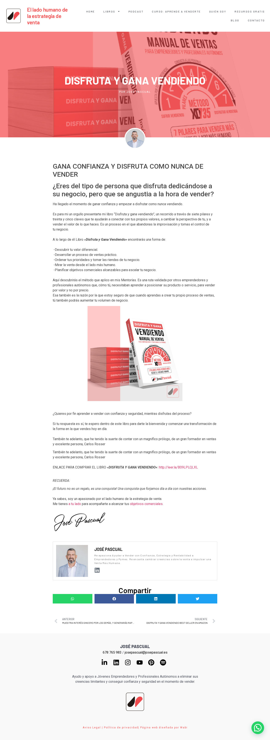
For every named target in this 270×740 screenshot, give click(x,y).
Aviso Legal (92, 727)
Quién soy (217, 11)
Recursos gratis (250, 11)
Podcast (136, 11)
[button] (72, 598)
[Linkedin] (97, 570)
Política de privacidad (121, 727)
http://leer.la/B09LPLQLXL (178, 467)
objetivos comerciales (146, 504)
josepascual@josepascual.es (146, 652)
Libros (109, 11)
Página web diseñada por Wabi (164, 727)
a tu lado (75, 504)
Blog (235, 20)
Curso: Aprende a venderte (176, 11)
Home (90, 11)
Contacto (256, 20)
